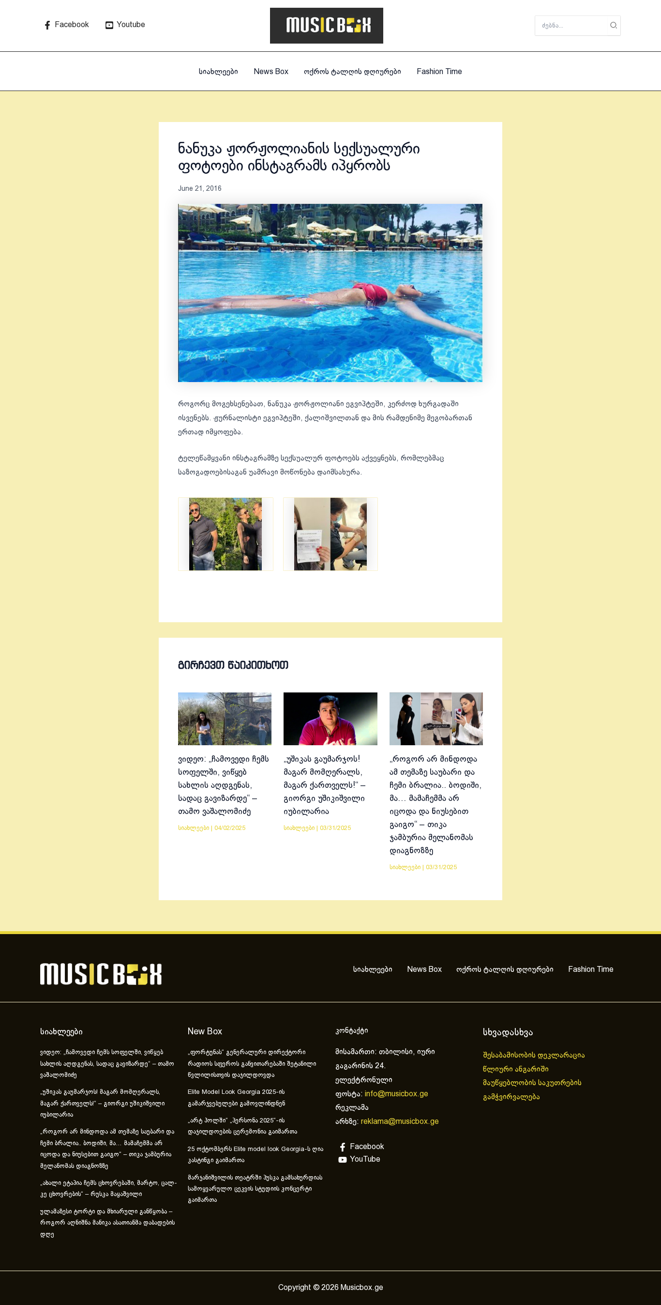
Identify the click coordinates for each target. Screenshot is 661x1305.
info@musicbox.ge (396, 1094)
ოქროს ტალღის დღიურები (352, 72)
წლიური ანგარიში (517, 1069)
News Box (271, 72)
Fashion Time (439, 72)
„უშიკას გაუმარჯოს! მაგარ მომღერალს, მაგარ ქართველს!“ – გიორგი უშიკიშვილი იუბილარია (325, 785)
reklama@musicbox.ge (400, 1121)
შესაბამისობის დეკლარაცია (535, 1055)
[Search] (614, 25)
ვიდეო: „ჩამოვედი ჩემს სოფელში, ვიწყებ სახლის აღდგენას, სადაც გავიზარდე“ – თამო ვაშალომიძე (223, 785)
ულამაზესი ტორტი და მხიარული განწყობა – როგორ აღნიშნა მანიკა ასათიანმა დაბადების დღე (107, 1223)
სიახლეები (218, 72)
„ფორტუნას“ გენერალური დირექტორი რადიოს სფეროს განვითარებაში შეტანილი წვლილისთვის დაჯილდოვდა (252, 1064)
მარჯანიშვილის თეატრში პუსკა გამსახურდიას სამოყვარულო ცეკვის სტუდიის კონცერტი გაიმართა (255, 1189)
